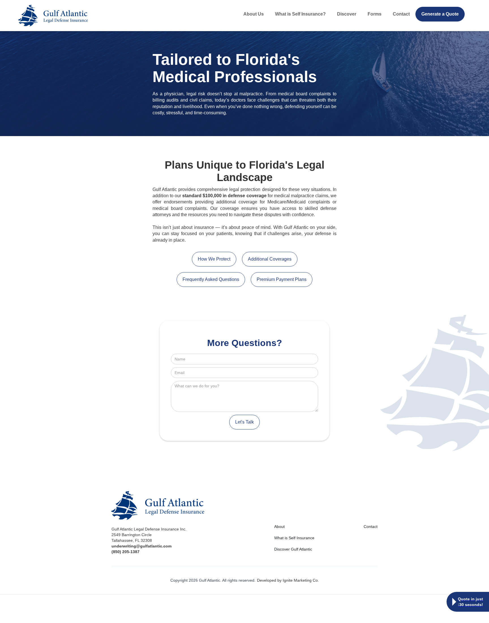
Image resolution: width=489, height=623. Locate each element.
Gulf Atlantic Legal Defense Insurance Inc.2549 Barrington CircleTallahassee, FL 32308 (148, 535)
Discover (346, 14)
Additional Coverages (269, 259)
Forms (374, 14)
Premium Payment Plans (281, 279)
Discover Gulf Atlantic (293, 549)
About (279, 526)
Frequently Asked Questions (211, 279)
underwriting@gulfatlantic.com (141, 546)
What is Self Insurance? (300, 14)
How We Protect (214, 259)
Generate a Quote (440, 14)
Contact (401, 14)
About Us (253, 14)
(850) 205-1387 (125, 551)
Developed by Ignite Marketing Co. (288, 580)
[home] (66, 15)
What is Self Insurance (294, 538)
